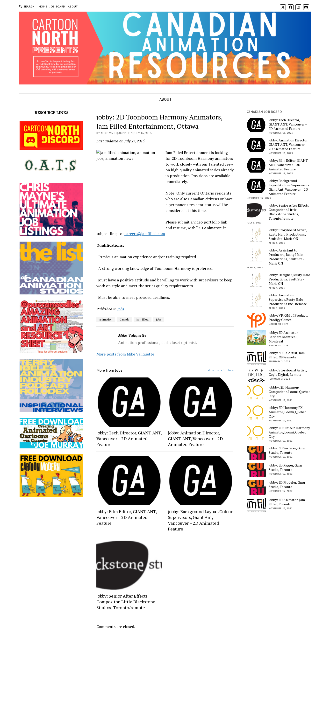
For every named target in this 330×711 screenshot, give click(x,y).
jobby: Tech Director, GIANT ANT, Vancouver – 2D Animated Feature (129, 438)
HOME (43, 6)
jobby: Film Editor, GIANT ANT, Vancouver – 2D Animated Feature (126, 517)
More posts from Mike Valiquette (125, 354)
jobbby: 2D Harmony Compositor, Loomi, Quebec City (289, 391)
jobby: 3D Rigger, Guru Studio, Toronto (285, 467)
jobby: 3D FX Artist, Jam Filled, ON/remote (287, 355)
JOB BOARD (57, 6)
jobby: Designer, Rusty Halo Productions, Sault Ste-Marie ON (289, 279)
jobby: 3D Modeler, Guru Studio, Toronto (287, 484)
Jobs (120, 309)
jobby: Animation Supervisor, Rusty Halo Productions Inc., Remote (288, 299)
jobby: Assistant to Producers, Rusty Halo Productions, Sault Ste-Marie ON (286, 256)
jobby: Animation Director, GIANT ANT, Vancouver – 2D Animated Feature (195, 438)
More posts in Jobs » (221, 370)
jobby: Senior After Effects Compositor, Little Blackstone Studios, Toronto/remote (125, 601)
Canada (124, 319)
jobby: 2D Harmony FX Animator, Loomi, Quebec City (287, 411)
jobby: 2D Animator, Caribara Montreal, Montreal (283, 336)
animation (105, 319)
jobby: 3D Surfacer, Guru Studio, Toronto (287, 450)
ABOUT (73, 6)
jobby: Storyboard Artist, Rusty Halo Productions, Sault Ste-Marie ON (288, 234)
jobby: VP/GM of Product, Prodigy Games (288, 317)
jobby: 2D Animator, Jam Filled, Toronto (287, 502)
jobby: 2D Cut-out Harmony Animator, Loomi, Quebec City (289, 432)
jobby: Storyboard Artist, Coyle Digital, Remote (288, 372)
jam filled (142, 319)
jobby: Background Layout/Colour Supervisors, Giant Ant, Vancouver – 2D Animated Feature (200, 520)
